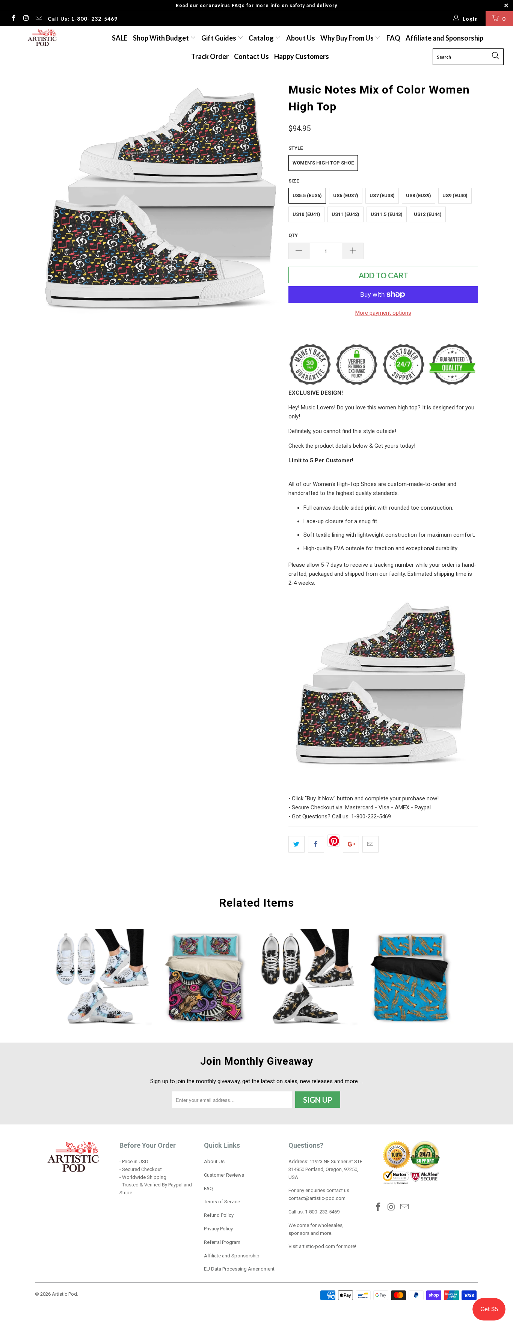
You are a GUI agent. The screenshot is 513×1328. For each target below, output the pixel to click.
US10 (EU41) (306, 214)
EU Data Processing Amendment (239, 1269)
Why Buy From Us (347, 38)
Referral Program (222, 1242)
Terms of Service (222, 1201)
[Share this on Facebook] (316, 844)
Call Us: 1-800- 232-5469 (83, 18)
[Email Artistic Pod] (38, 19)
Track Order (210, 56)
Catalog (261, 38)
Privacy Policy (218, 1228)
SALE (120, 38)
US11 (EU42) (345, 214)
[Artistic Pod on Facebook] (13, 19)
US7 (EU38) (382, 195)
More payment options (383, 312)
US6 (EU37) (345, 195)
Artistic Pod (64, 1294)
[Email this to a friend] (370, 844)
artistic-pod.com (316, 1246)
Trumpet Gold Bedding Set (410, 978)
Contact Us (251, 56)
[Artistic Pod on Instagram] (26, 19)
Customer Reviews (224, 1175)
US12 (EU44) (428, 214)
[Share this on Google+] (351, 844)
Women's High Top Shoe (323, 163)
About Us (300, 38)
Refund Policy (219, 1215)
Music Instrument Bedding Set (205, 978)
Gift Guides (219, 38)
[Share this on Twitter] (296, 844)
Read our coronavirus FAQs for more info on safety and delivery (256, 5)
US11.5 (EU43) (387, 214)
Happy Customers (301, 56)
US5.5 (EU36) (307, 195)
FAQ (393, 38)
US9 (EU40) (455, 195)
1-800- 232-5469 (322, 1212)
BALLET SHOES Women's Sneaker (307, 978)
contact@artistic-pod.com (317, 1198)
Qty (293, 235)
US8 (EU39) (418, 195)
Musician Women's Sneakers (102, 978)
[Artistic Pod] (41, 38)
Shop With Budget (161, 38)
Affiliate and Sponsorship (444, 38)
